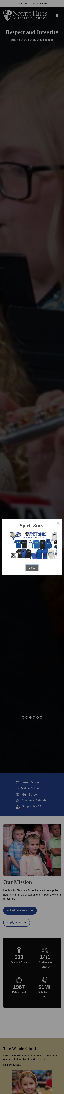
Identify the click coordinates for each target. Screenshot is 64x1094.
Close (32, 567)
